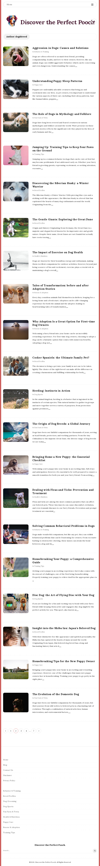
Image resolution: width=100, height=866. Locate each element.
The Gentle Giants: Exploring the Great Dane (62, 219)
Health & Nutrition (40, 256)
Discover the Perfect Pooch (57, 22)
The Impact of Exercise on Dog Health (57, 252)
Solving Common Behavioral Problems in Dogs (63, 525)
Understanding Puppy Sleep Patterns (57, 81)
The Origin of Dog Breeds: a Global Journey (61, 423)
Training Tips (39, 154)
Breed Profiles (39, 190)
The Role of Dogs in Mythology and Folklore (61, 114)
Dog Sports (38, 394)
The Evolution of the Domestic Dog (55, 694)
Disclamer (7, 775)
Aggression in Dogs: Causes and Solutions (60, 48)
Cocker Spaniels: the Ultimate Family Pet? (60, 357)
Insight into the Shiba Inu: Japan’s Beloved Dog (64, 628)
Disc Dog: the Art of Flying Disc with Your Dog (63, 595)
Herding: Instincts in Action (51, 390)
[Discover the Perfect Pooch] (11, 20)
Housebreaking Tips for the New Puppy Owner (63, 661)
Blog (5, 765)
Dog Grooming (9, 801)
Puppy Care (38, 85)
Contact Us (8, 770)
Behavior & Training (41, 52)
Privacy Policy (9, 780)
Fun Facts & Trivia (41, 118)
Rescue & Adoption (41, 292)
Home (5, 760)
